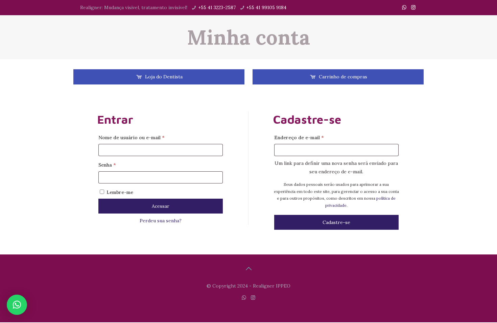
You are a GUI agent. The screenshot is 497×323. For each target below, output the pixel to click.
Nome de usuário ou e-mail (145, 137)
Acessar (160, 206)
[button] (17, 305)
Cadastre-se (336, 222)
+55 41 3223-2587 (217, 7)
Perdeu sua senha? (161, 221)
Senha (120, 165)
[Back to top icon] (248, 269)
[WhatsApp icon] (404, 7)
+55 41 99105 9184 (266, 7)
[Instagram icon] (413, 7)
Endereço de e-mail (312, 137)
